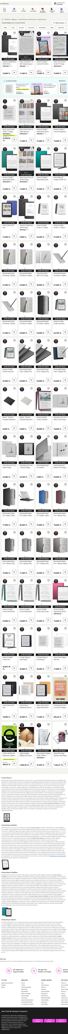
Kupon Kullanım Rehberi (27, 1000)
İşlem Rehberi (24, 991)
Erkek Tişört (44, 1002)
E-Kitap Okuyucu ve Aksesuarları (27, 19)
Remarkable (42, 27)
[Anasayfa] (2, 19)
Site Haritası (24, 998)
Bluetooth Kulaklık (45, 998)
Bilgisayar (14, 19)
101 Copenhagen (37, 961)
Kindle (52, 27)
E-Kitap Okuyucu (41, 19)
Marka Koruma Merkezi (7, 983)
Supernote (61, 27)
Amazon (21, 27)
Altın (42, 983)
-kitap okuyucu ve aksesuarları (57, 856)
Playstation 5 (44, 993)
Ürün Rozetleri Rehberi (27, 1002)
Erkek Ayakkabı (45, 1000)
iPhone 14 (43, 987)
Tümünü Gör (62, 81)
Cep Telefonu (44, 1004)
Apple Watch (44, 995)
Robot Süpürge (45, 985)
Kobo (13, 27)
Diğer (52, 961)
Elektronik (7, 19)
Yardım (23, 985)
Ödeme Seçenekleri (26, 987)
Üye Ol (23, 983)
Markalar (3, 985)
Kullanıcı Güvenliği (25, 993)
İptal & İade (24, 989)
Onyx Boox (31, 27)
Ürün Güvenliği (25, 995)
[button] (7, 124)
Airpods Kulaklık (45, 991)
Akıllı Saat (43, 989)
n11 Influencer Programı (27, 1004)
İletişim (3, 987)
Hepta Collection (46, 961)
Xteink (5, 27)
